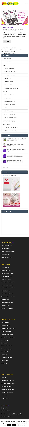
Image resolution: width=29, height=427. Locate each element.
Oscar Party (9, 145)
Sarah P (5, 29)
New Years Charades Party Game (14, 160)
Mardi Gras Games (5, 351)
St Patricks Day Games (6, 357)
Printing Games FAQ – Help (7, 389)
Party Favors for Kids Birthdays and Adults (11, 413)
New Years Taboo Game (12, 155)
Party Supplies (4, 408)
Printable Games (19, 156)
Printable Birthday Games (11, 117)
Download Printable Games (7, 383)
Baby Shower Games (9, 68)
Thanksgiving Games (6, 331)
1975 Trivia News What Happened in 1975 (16, 138)
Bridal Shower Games (10, 75)
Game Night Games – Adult (7, 282)
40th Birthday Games (10, 107)
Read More (6, 41)
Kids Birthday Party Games (7, 288)
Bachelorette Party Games (18, 29)
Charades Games (12, 161)
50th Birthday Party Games (7, 251)
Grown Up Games (9, 81)
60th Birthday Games (10, 114)
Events (4, 65)
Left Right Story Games (7, 308)
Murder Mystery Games (7, 293)
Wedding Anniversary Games (11, 88)
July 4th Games (8, 62)
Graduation (4, 363)
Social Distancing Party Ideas (11, 127)
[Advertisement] (14, 224)
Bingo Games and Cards (7, 302)
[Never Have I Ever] (14, 17)
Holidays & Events (7, 58)
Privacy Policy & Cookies (7, 392)
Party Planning (6, 124)
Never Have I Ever (8, 27)
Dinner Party (8, 78)
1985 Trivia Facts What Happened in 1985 (16, 149)
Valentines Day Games (6, 348)
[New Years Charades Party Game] (4, 161)
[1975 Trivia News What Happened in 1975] (4, 139)
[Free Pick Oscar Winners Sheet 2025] (4, 145)
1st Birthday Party (9, 94)
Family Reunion (8, 84)
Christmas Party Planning (11, 130)
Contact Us (4, 395)
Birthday (5, 91)
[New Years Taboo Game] (4, 156)
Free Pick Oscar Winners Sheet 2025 (15, 144)
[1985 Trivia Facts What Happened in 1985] (4, 150)
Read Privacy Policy (21, 425)
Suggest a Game (5, 398)
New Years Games (12, 156)
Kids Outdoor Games (10, 101)
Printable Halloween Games (7, 328)
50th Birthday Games (10, 111)
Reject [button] (14, 425)
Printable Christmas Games (7, 337)
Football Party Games (6, 346)
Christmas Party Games (7, 334)
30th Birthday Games (10, 104)
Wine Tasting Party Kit (6, 257)
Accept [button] (9, 425)
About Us (3, 377)
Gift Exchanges (5, 340)
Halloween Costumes (6, 416)
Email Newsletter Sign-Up (9, 121)
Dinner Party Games (6, 279)
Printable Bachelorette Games (8, 30)
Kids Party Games (9, 98)
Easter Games (4, 360)
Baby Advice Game (5, 248)
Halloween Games (5, 325)
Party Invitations (5, 411)
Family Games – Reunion (7, 285)
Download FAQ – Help (6, 386)
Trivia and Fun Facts (13, 140)
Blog (8, 140)
